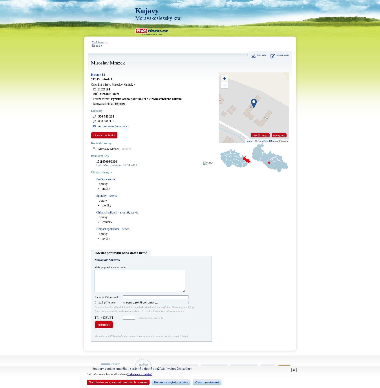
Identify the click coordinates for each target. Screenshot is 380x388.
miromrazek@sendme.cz (113, 126)
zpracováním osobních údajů (173, 336)
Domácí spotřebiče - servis (112, 229)
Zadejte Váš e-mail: (107, 297)
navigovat (279, 135)
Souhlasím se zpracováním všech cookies (118, 382)
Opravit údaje (283, 55)
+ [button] (224, 78)
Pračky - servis (105, 179)
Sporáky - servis (106, 195)
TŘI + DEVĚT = (106, 317)
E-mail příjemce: (105, 302)
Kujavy (96, 45)
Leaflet (249, 141)
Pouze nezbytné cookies (171, 382)
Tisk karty (261, 55)
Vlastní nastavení (207, 382)
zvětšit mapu (260, 135)
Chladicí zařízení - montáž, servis (117, 212)
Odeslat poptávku (104, 135)
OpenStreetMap (266, 141)
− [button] (224, 85)
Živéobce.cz (98, 42)
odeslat (104, 324)
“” (139, 374)
